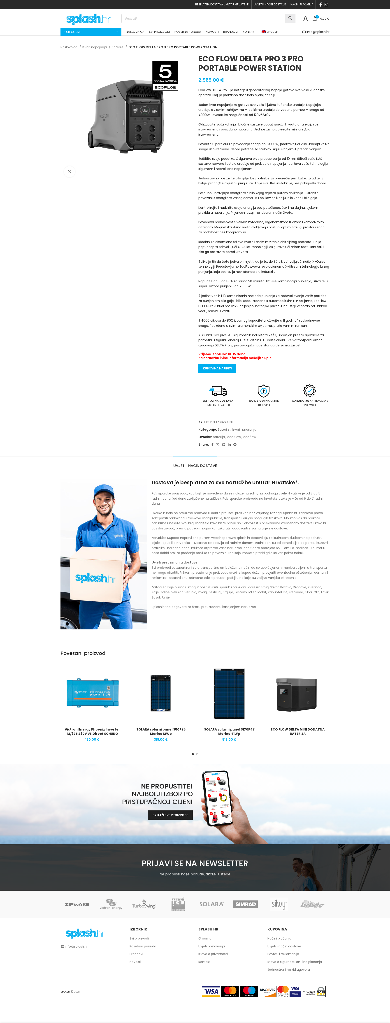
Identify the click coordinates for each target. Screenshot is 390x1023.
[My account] (305, 18)
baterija (219, 437)
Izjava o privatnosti (213, 954)
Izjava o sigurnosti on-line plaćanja (294, 962)
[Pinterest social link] (224, 445)
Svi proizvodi (139, 938)
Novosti (135, 962)
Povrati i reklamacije (283, 954)
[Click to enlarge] (69, 171)
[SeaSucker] (313, 904)
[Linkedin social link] (229, 445)
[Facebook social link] (320, 4)
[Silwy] (279, 904)
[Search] (290, 18)
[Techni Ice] (178, 904)
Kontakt (204, 962)
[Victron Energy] (111, 904)
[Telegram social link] (235, 445)
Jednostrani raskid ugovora (288, 969)
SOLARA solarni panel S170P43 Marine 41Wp (229, 731)
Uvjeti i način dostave (284, 946)
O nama (204, 938)
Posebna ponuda (143, 946)
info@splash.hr (318, 32)
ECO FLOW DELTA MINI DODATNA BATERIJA (298, 731)
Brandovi (136, 954)
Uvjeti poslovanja (211, 946)
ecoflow (249, 437)
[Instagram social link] (326, 4)
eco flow (234, 437)
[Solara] (212, 904)
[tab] (195, 463)
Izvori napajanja (95, 47)
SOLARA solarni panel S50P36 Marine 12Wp (161, 731)
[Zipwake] (77, 904)
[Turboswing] (144, 904)
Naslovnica (69, 47)
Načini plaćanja (279, 938)
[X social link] (218, 445)
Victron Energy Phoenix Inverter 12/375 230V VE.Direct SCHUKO (92, 731)
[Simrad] (245, 904)
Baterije (118, 47)
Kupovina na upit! (217, 368)
